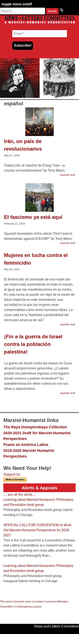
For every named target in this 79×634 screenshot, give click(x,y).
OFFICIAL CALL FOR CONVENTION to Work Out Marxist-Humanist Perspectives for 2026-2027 (37, 530)
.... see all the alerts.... (19, 494)
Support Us (11, 474)
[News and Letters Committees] (39, 23)
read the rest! (67, 174)
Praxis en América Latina (25, 444)
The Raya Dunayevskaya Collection (35, 427)
